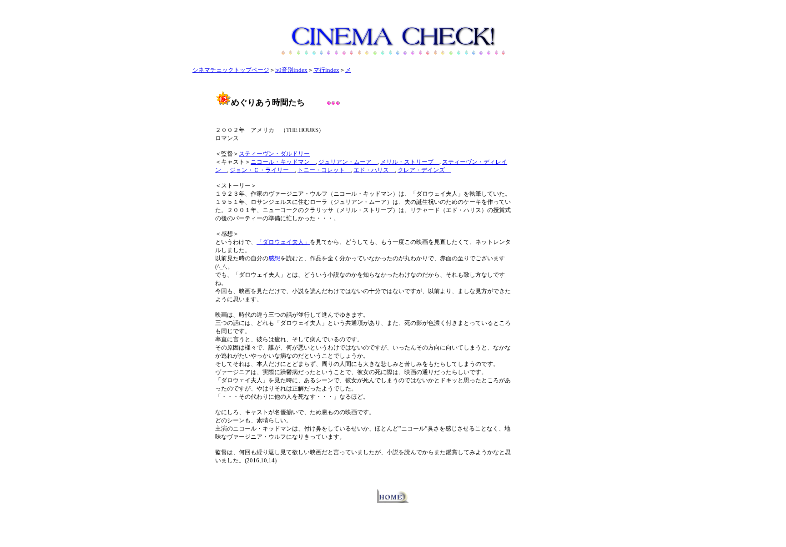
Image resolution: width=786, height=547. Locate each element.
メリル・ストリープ (409, 161)
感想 (274, 258)
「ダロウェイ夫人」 (283, 241)
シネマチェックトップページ (230, 69)
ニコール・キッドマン (283, 161)
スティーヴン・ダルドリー (274, 153)
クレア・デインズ (424, 170)
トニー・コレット (324, 170)
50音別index (291, 69)
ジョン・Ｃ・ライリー (262, 170)
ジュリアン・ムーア (348, 161)
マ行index (326, 69)
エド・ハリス (374, 170)
